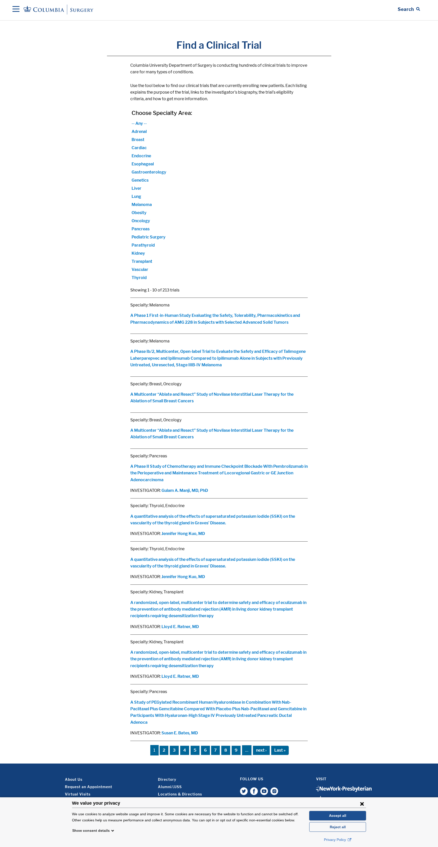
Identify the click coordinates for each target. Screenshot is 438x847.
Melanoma (142, 204)
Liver (136, 188)
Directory (167, 779)
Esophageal (143, 164)
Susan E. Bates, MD (179, 733)
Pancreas (141, 229)
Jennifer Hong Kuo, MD (183, 533)
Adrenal (139, 131)
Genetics (140, 180)
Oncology (141, 220)
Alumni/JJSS (170, 787)
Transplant (142, 261)
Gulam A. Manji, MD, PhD (184, 490)
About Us (73, 779)
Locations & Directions (180, 794)
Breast (138, 139)
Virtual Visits (77, 794)
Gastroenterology (149, 172)
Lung (136, 196)
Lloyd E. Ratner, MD (180, 626)
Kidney (138, 253)
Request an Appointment (88, 787)
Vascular (140, 269)
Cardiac (139, 147)
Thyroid (139, 277)
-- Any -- (139, 123)
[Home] (59, 9)
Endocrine (141, 155)
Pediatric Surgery (149, 237)
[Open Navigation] (16, 9)
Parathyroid (143, 245)
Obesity (139, 212)
